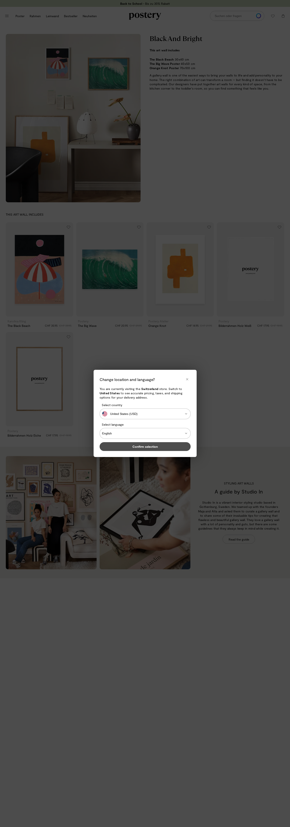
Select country (112, 405)
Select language (113, 424)
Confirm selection (145, 447)
